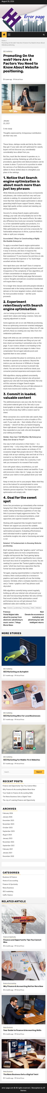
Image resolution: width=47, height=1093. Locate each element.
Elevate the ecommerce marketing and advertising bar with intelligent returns (34, 617)
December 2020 (8, 856)
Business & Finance (10, 877)
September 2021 (9, 846)
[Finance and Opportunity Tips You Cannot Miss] (23, 919)
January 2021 (7, 853)
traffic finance (8, 895)
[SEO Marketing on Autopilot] (23, 651)
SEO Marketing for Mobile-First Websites (21, 760)
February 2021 (8, 849)
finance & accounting (10, 881)
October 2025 (7, 828)
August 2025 (7, 835)
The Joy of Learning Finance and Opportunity (19, 800)
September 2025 (9, 831)
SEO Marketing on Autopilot (15, 672)
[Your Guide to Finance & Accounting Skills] (23, 1009)
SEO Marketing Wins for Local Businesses (21, 716)
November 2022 (8, 842)
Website (38, 608)
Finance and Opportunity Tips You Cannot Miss (19, 786)
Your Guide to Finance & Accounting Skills (18, 793)
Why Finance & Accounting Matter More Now (19, 789)
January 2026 (7, 817)
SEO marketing (7, 51)
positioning (17, 608)
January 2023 (7, 838)
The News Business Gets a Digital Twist (17, 797)
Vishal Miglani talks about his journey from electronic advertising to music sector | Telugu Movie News (13, 618)
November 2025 (8, 824)
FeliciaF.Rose (19, 79)
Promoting (26, 608)
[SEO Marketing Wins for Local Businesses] (23, 695)
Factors (10, 608)
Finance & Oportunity (10, 884)
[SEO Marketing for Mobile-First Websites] (23, 739)
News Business (8, 888)
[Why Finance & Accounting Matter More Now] (23, 965)
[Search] (43, 35)
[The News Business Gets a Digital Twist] (23, 1053)
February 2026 (8, 813)
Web (32, 608)
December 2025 (8, 820)
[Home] (4, 34)
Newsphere (36, 1088)
